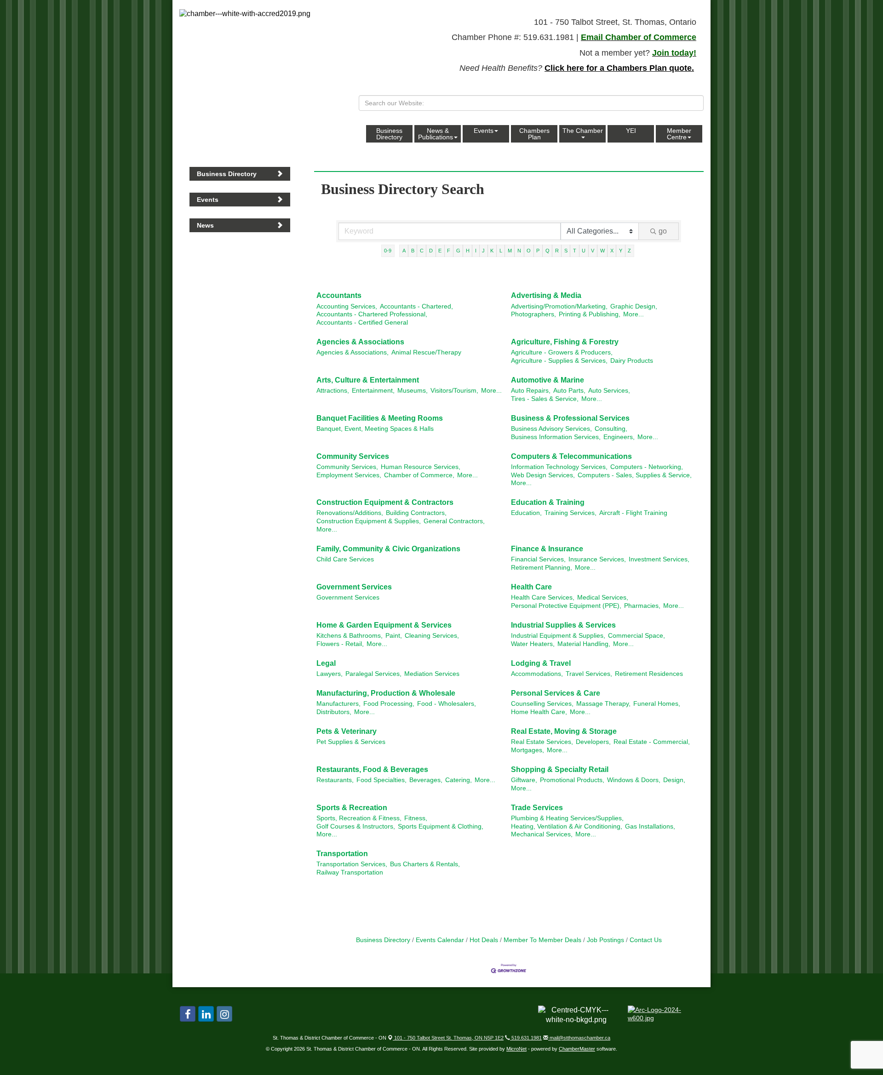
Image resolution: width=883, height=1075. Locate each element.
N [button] (519, 250)
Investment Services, (659, 559)
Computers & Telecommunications (571, 456)
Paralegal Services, (373, 673)
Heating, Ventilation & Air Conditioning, (566, 826)
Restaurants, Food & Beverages (372, 769)
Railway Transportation (349, 872)
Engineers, (619, 437)
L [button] (500, 250)
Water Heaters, (533, 643)
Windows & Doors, (633, 780)
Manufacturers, (338, 703)
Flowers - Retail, (340, 643)
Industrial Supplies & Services (563, 625)
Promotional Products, (572, 780)
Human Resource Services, (420, 466)
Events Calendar (440, 940)
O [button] (529, 250)
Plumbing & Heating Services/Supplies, (567, 818)
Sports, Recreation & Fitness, (358, 818)
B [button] (412, 250)
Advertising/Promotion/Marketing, (559, 306)
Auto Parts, (569, 390)
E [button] (440, 250)
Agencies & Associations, (352, 352)
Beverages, (425, 780)
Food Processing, (388, 703)
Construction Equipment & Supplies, (368, 521)
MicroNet (516, 1049)
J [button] (483, 250)
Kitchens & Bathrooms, (349, 635)
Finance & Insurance (547, 549)
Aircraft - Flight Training (633, 512)
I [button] (475, 250)
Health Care (531, 587)
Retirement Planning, (541, 567)
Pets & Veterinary (346, 731)
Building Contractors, (416, 512)
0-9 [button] (387, 250)
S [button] (566, 250)
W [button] (602, 250)
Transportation (342, 854)
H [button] (468, 250)
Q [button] (547, 250)
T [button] (574, 250)
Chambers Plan (534, 134)
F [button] (448, 250)
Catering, (458, 780)
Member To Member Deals (542, 940)
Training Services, (570, 512)
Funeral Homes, (656, 703)
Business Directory (389, 134)
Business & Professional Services (570, 418)
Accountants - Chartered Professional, (371, 314)
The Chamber (582, 130)
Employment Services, (348, 475)
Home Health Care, (539, 712)
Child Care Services (345, 559)
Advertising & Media (546, 295)
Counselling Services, (542, 703)
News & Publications (435, 134)
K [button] (491, 250)
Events (483, 130)
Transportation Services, (351, 864)
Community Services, (347, 466)
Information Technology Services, (559, 466)
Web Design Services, (543, 475)
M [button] (510, 250)
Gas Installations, (650, 826)
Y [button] (620, 250)
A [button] (404, 250)
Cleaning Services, (432, 635)
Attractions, (332, 390)
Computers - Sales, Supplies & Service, (635, 475)
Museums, (412, 390)
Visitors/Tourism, (454, 390)
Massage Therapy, (603, 703)
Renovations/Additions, (349, 512)
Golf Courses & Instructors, (355, 826)
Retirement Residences (649, 673)
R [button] (557, 250)
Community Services (352, 456)
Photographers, (533, 314)
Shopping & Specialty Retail (559, 769)
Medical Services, (602, 597)
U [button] (583, 250)
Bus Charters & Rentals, (425, 864)
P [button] (537, 250)
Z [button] (629, 250)
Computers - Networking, (646, 466)
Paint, (393, 635)
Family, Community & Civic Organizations (388, 549)
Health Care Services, (542, 597)
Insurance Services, (597, 559)
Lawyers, (329, 673)
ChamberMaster (577, 1049)
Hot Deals (484, 940)
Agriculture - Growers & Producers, (562, 352)
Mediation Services (431, 673)
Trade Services (537, 808)
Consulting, (611, 428)
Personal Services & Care (555, 693)
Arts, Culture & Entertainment (367, 380)
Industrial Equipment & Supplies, (558, 635)
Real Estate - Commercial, (652, 741)
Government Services (354, 587)
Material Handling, (583, 643)
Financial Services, (538, 559)
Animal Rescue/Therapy (426, 352)
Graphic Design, (633, 306)
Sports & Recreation (351, 808)
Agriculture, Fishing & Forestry (565, 342)
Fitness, (415, 818)
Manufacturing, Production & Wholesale (385, 693)
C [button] (422, 250)
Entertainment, (373, 390)
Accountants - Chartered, (416, 306)
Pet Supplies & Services (350, 741)
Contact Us (646, 940)
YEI (631, 130)
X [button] (612, 250)
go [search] (663, 231)
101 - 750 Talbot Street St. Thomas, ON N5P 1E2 (448, 1038)
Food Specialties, (381, 780)
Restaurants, (335, 780)
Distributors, (333, 712)
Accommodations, (537, 673)
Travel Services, (589, 673)
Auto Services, (609, 390)
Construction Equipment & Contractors (384, 502)
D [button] (431, 250)
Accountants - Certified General (362, 322)
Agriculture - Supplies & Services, (559, 360)
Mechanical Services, (542, 834)
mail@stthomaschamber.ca (579, 1038)
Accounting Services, (346, 306)
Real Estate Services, (542, 741)
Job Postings (605, 940)
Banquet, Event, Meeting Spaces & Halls (375, 428)
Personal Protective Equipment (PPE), (566, 605)
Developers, (593, 741)
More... (633, 314)
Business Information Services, (556, 437)
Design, (674, 780)
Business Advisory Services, (551, 428)
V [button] (592, 250)
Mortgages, (527, 750)
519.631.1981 (526, 1038)
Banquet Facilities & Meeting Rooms (379, 418)
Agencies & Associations (360, 342)
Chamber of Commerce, (419, 475)
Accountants (338, 295)
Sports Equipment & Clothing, (440, 826)
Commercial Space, (636, 635)
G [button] (458, 250)
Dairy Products (631, 360)
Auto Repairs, (530, 390)
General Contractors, (454, 521)
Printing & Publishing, (589, 314)
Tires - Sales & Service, (545, 398)
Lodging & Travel (541, 663)
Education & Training (548, 502)
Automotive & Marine (547, 380)
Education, (526, 512)
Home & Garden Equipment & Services (384, 625)
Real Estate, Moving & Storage (564, 731)
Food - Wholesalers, (446, 703)
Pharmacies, (642, 605)
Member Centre (679, 134)
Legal (326, 663)
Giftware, (524, 780)
